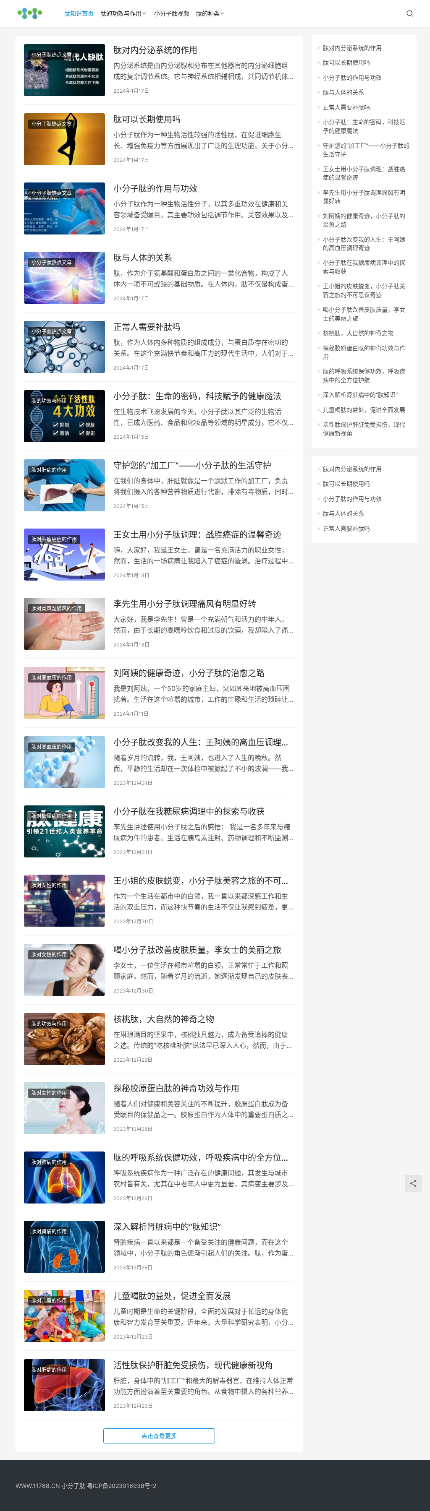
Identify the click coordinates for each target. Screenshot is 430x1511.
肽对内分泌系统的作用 (155, 50)
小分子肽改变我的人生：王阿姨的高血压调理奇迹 (201, 742)
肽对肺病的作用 (49, 1162)
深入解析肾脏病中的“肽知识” (167, 1227)
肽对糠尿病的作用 (51, 816)
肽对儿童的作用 (49, 1300)
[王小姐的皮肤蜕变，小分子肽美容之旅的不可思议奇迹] (64, 901)
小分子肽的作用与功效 (155, 189)
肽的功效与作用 (121, 13)
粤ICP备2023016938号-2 (121, 1485)
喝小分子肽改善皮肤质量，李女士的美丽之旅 (197, 950)
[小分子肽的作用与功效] (64, 208)
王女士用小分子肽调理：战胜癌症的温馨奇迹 (197, 535)
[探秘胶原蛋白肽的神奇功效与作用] (64, 1108)
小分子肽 (73, 1485)
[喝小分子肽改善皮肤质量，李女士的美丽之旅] (64, 970)
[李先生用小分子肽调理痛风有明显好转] (64, 624)
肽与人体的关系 (142, 258)
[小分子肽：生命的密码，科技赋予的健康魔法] (64, 416)
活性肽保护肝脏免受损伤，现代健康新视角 (193, 1365)
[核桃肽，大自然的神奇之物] (64, 1039)
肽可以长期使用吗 (147, 120)
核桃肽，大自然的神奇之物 (163, 1019)
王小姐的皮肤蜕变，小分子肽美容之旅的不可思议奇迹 (201, 881)
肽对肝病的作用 (49, 470)
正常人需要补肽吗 (147, 327)
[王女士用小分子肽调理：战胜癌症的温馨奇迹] (64, 555)
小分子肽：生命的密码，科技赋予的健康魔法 (197, 396)
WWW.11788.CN (38, 1485)
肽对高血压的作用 (51, 678)
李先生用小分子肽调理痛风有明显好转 (184, 604)
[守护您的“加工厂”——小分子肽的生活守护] (64, 485)
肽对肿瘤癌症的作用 (54, 539)
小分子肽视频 (171, 13)
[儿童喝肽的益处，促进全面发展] (64, 1316)
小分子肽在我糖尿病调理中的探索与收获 (189, 812)
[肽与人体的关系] (64, 278)
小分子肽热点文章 (51, 55)
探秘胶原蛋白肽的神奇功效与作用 (176, 1089)
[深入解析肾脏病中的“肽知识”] (64, 1247)
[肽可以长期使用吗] (64, 139)
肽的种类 (208, 13)
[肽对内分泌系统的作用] (64, 70)
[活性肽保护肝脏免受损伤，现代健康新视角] (64, 1385)
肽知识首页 (79, 13)
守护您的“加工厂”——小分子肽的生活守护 (192, 466)
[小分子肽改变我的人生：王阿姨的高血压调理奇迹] (64, 762)
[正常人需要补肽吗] (64, 347)
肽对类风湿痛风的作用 (56, 608)
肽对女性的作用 (49, 885)
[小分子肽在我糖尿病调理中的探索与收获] (64, 831)
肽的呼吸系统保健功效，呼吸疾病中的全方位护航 (201, 1158)
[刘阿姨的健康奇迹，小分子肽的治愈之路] (64, 693)
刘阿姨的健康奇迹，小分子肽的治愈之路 (189, 673)
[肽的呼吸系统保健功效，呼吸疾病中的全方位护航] (64, 1177)
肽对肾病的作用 (49, 1231)
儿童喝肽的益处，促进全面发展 (172, 1296)
